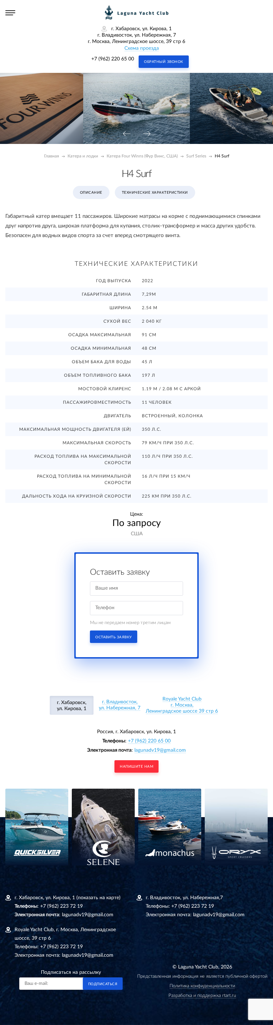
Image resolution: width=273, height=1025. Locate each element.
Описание (91, 192)
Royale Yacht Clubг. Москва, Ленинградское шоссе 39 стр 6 (182, 705)
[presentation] (126, 134)
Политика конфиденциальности (202, 986)
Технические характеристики (155, 192)
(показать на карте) (98, 897)
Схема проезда (141, 48)
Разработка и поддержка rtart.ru (202, 995)
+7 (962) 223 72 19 (61, 906)
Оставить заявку (113, 637)
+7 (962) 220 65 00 (112, 59)
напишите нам (136, 766)
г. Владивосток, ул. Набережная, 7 (119, 704)
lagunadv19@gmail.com (160, 750)
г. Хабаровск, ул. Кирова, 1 (71, 705)
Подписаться (103, 984)
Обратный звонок (163, 62)
